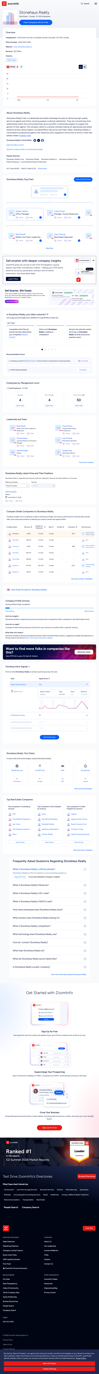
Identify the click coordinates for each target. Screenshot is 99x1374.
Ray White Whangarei (50, 819)
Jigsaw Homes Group (79, 819)
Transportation (28, 1200)
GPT (14, 814)
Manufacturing (71, 1190)
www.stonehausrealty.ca (22, 47)
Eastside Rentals (48, 824)
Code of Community (10, 1288)
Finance (60, 1190)
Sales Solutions (9, 1242)
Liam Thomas (59, 234)
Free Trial (89, 1228)
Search (86, 4)
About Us (47, 1242)
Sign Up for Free (49, 1128)
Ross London (90, 545)
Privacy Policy (8, 1340)
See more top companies (83, 850)
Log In (5, 1317)
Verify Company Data (11, 1293)
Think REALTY (16, 559)
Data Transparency (10, 1284)
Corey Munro (67, 426)
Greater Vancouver (16, 565)
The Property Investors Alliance (22, 829)
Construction (9, 1190)
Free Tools (7, 1264)
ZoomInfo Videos (50, 1279)
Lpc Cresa (16, 824)
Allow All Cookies (49, 1363)
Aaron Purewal (22, 451)
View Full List (20, 842)
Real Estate (11, 60)
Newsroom (48, 1284)
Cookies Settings (49, 1369)
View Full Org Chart (83, 179)
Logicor (74, 814)
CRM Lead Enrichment (11, 1259)
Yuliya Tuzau (59, 211)
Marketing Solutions (10, 1246)
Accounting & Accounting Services (27, 1195)
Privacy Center (50, 1293)
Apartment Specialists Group (51, 829)
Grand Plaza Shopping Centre (22, 819)
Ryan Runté (20, 234)
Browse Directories (86, 1176)
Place (14, 834)
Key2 (44, 814)
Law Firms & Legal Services (27, 1190)
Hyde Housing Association (80, 834)
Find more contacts (86, 462)
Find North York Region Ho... (16, 553)
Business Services (47, 1190)
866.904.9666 (8, 1322)
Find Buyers (83, 370)
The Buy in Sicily (77, 829)
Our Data (6, 1279)
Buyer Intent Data (10, 1255)
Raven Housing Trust (79, 824)
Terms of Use (7, 1344)
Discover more (84, 652)
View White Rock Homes (16, 540)
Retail (45, 1195)
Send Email (84, 361)
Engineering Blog (50, 1288)
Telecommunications (12, 1200)
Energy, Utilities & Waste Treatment (75, 1195)
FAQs (46, 1255)
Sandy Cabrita (22, 211)
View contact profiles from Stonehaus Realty (26, 149)
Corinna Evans (22, 438)
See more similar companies (81, 579)
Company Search (30, 1207)
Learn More (13, 279)
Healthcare (54, 1195)
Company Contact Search (13, 1250)
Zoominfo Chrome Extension (16, 1268)
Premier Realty (47, 834)
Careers (47, 1259)
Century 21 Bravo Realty (16, 546)
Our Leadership (50, 1246)
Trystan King (67, 451)
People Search (11, 1207)
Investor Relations (51, 1250)
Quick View (20, 405)
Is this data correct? (16, 145)
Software (7, 1195)
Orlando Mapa (90, 564)
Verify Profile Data (10, 1297)
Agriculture (84, 1190)
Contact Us (48, 1264)
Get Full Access (12, 301)
